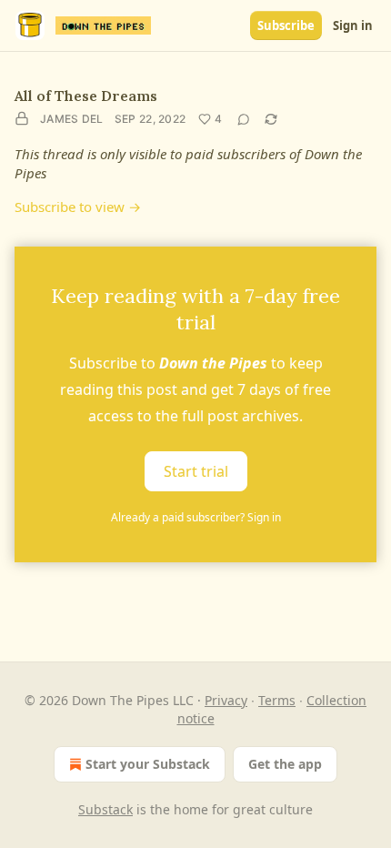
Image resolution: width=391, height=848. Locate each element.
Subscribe (286, 25)
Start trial (196, 471)
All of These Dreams (86, 95)
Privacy (226, 700)
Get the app (285, 763)
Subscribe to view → (78, 206)
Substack (105, 809)
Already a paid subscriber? (196, 517)
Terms (277, 700)
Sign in (353, 25)
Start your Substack (147, 763)
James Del (72, 119)
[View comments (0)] (244, 119)
